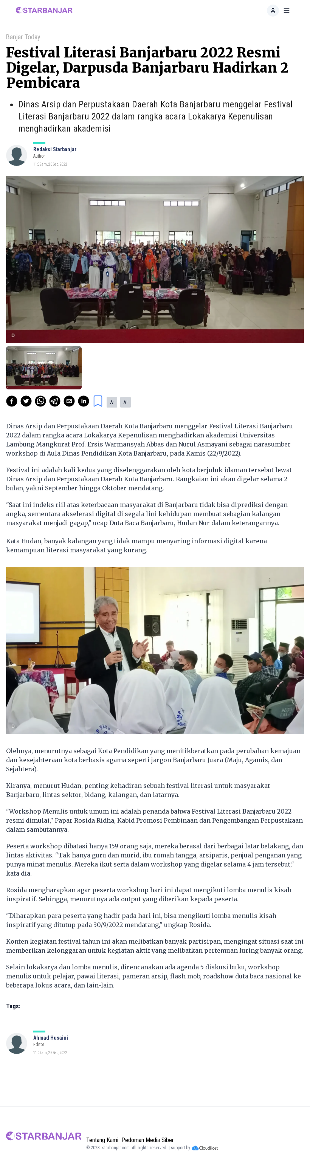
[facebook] (11, 401)
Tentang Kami (102, 1140)
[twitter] (26, 401)
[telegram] (54, 401)
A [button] (111, 402)
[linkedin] (83, 401)
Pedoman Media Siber (147, 1140)
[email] (69, 401)
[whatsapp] (40, 401)
